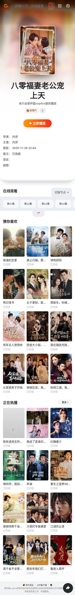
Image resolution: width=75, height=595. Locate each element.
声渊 (29, 484)
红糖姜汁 (56, 441)
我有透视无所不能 (14, 441)
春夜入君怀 (57, 568)
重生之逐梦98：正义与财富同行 (61, 484)
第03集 (46, 203)
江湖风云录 (57, 526)
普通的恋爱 (10, 260)
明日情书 (8, 302)
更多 (64, 402)
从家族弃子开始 (13, 387)
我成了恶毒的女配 (37, 441)
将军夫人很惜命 (13, 345)
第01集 (11, 203)
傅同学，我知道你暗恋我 (14, 484)
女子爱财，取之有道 (37, 302)
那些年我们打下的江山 (37, 568)
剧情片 (33, 110)
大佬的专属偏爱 (36, 526)
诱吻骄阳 (56, 260)
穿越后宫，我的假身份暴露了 (37, 387)
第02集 (28, 203)
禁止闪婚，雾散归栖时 (37, 260)
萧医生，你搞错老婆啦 (61, 302)
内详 (15, 136)
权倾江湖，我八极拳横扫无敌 (61, 387)
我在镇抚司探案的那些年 (61, 345)
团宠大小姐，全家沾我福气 (37, 345)
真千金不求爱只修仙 (14, 568)
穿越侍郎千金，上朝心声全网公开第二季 (14, 526)
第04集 (63, 203)
